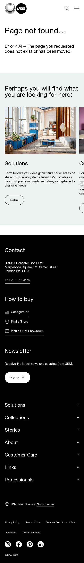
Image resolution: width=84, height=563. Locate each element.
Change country (45, 504)
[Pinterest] (30, 544)
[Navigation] (76, 9)
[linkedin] (41, 544)
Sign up (14, 377)
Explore (14, 199)
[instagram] (8, 544)
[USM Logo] (16, 8)
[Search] (66, 8)
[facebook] (19, 544)
